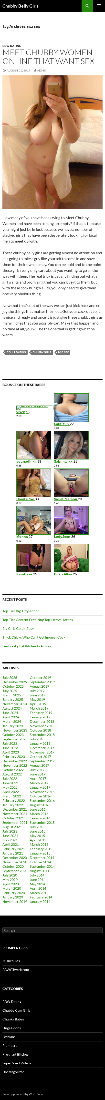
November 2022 (14, 765)
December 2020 (14, 858)
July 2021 (9, 831)
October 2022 (13, 770)
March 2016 (39, 814)
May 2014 (37, 884)
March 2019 (39, 708)
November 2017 (42, 752)
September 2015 (42, 822)
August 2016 (39, 805)
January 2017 (40, 787)
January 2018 (40, 743)
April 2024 (10, 717)
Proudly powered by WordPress (22, 1094)
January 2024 (12, 726)
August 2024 (12, 708)
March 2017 (39, 783)
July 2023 (9, 743)
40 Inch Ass (11, 961)
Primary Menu (99, 6)
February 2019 (41, 713)
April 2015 (38, 840)
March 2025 (11, 695)
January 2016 (40, 818)
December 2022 (14, 761)
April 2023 (10, 752)
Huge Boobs (11, 1028)
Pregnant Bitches (15, 1054)
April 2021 (10, 844)
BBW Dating (11, 46)
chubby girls (42, 352)
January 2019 (40, 717)
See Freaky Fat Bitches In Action (26, 646)
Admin (42, 70)
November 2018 (42, 726)
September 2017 (42, 761)
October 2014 (40, 862)
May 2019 (37, 699)
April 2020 (10, 884)
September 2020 (14, 871)
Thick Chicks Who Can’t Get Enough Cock (33, 637)
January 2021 (12, 853)
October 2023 (13, 735)
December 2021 (14, 809)
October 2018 (40, 730)
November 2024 (14, 704)
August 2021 (12, 827)
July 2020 (9, 875)
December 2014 (42, 858)
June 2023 (10, 748)
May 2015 (37, 836)
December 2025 (14, 682)
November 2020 (14, 862)
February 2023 (13, 756)
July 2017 (37, 770)
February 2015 (41, 849)
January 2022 (12, 805)
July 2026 (9, 677)
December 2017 (42, 748)
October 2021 (13, 818)
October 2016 (40, 796)
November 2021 (14, 814)
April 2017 (38, 778)
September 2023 (14, 739)
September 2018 (42, 735)
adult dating (16, 352)
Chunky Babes (13, 1019)
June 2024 (10, 713)
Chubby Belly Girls (20, 6)
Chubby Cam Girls (16, 1010)
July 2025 (9, 691)
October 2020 (13, 866)
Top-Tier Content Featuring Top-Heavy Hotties (37, 620)
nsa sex (63, 352)
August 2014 (39, 871)
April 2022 (10, 792)
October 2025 (13, 686)
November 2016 (42, 792)
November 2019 (14, 901)
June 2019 (37, 695)
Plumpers (9, 1045)
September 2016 (42, 800)
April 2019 (38, 704)
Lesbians (8, 1037)
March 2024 (11, 721)
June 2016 (37, 809)
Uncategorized (13, 1072)
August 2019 (39, 686)
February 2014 (41, 897)
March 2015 (39, 844)
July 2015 (37, 827)
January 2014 (40, 901)
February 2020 (13, 893)
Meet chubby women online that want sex (48, 56)
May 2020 (10, 879)
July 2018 (37, 739)
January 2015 (40, 853)
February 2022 (13, 800)
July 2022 (9, 778)
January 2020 (12, 897)
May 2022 (10, 787)
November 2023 (14, 730)
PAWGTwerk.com (15, 970)
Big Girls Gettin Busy (18, 628)
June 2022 (10, 783)
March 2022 (11, 796)
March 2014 (39, 893)
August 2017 (39, 765)
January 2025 (12, 699)
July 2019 (37, 691)
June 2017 (37, 774)
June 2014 (37, 879)
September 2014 (42, 866)
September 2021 (14, 822)
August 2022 (12, 774)
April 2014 (38, 888)
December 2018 (42, 721)
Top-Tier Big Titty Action (21, 611)
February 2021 (13, 849)
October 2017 (40, 756)
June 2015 (37, 831)
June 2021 (10, 836)
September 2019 (42, 682)
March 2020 (11, 888)
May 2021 (10, 840)
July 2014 (37, 875)
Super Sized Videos (16, 1063)
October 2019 (40, 677)
